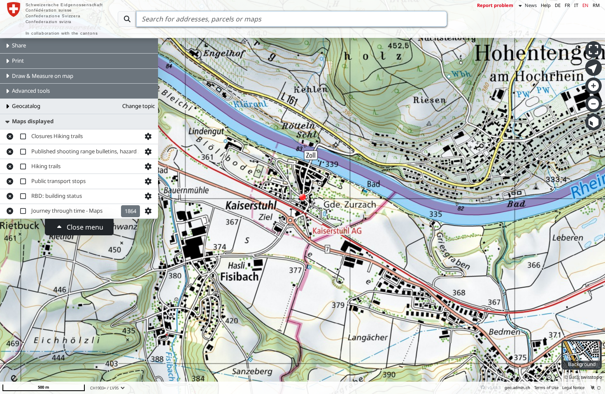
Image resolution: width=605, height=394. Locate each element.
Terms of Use (546, 387)
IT (576, 5)
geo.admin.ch (517, 387)
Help (546, 5)
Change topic (138, 106)
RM (596, 5)
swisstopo (591, 377)
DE (558, 5)
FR (567, 5)
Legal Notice (573, 387)
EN (585, 5)
